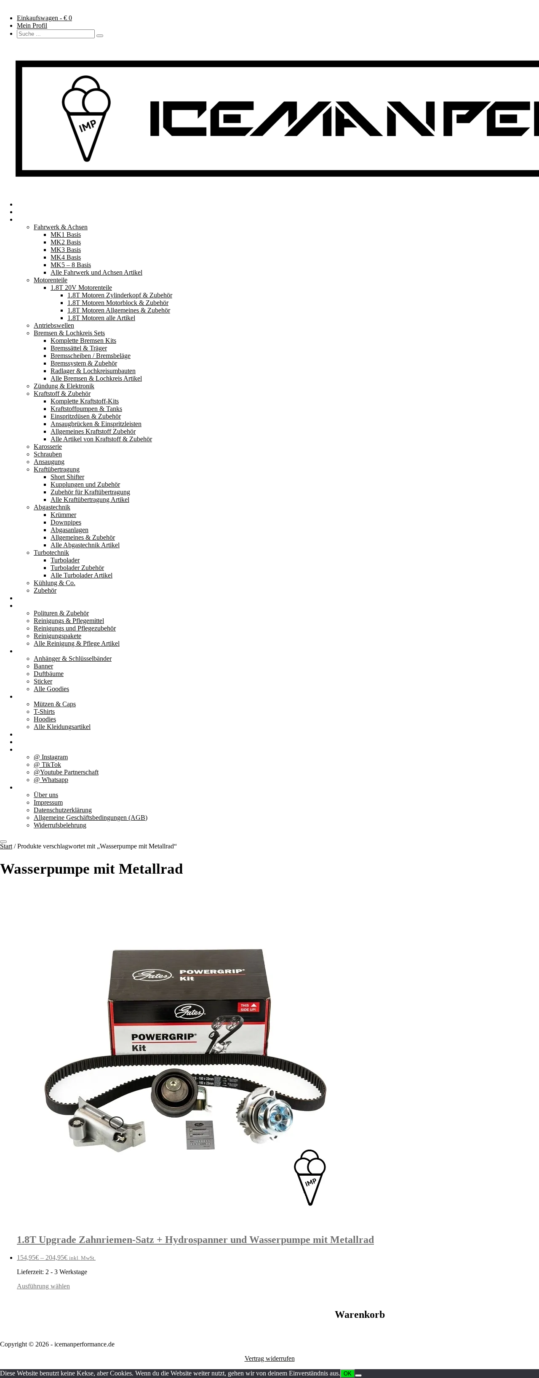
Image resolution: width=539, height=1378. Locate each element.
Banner (43, 666)
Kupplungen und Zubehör (85, 484)
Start (6, 846)
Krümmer (63, 514)
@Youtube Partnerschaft (66, 772)
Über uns (29, 787)
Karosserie (48, 446)
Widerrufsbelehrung (60, 825)
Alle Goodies (51, 688)
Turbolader (65, 560)
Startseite (29, 204)
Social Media (34, 749)
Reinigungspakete (57, 635)
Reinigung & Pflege (43, 605)
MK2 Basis (66, 242)
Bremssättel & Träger (79, 348)
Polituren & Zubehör (61, 613)
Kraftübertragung (57, 469)
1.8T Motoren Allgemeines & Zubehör (118, 310)
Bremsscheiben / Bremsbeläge (91, 355)
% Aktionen (32, 734)
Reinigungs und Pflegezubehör (75, 628)
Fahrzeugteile (35, 219)
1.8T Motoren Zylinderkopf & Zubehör (119, 295)
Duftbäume (49, 673)
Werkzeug (30, 598)
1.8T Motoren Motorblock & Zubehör (117, 302)
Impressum (48, 802)
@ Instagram (51, 757)
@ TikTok (47, 764)
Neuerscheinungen (42, 211)
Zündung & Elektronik (64, 386)
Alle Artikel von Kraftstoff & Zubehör (101, 439)
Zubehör (45, 590)
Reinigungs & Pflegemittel (69, 620)
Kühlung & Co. (54, 582)
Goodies (28, 651)
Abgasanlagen (69, 529)
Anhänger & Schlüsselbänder (73, 658)
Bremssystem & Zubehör (84, 363)
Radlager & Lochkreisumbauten (93, 370)
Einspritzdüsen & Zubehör (86, 416)
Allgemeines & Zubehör (83, 537)
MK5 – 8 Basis (71, 264)
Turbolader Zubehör (77, 567)
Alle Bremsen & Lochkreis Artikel (96, 378)
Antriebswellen (54, 325)
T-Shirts (44, 711)
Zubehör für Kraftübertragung (90, 492)
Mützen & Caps (55, 704)
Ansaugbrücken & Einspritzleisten (96, 423)
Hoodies (45, 719)
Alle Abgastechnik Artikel (85, 545)
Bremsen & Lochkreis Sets (69, 333)
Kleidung (29, 696)
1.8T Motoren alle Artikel (101, 317)
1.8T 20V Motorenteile (81, 287)
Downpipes (66, 522)
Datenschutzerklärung (63, 810)
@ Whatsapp (51, 779)
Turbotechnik (51, 552)
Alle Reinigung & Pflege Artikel (77, 643)
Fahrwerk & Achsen (61, 227)
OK (348, 1373)
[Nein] (358, 1375)
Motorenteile (50, 280)
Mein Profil (32, 25)
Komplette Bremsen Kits (83, 340)
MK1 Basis (66, 234)
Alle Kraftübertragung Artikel (90, 499)
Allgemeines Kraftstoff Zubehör (93, 431)
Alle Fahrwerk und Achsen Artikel (96, 272)
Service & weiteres (42, 741)
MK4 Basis (66, 257)
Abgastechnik (52, 507)
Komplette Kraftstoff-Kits (85, 401)
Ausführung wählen (43, 1286)
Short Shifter (67, 476)
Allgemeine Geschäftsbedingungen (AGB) (90, 817)
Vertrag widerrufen (270, 1358)
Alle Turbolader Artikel (81, 575)
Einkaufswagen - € (44, 17)
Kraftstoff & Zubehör (62, 393)
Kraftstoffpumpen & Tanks (86, 408)
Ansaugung (49, 461)
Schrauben (48, 454)
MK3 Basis (66, 249)
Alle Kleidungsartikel (62, 726)
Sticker (43, 681)
